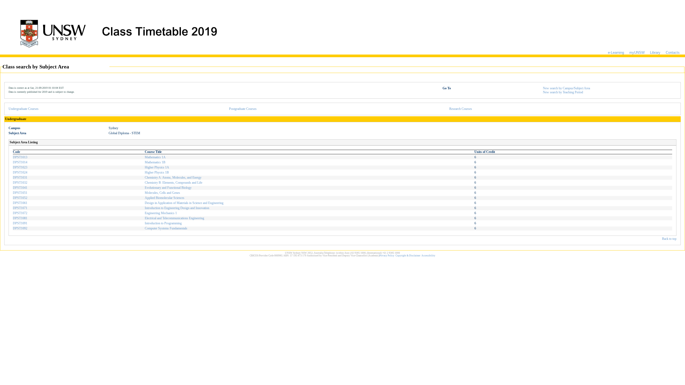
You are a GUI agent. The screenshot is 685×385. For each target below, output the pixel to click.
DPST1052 (20, 198)
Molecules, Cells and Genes (162, 193)
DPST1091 (20, 223)
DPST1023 (20, 167)
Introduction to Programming (163, 223)
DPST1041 (20, 188)
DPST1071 (20, 208)
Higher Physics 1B (157, 172)
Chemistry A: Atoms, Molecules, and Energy (173, 177)
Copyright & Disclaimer (407, 255)
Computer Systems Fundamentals (166, 228)
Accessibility (428, 255)
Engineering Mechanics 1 (161, 213)
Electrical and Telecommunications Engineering (174, 218)
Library (655, 53)
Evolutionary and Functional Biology (168, 188)
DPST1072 (20, 213)
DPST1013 (20, 157)
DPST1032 (20, 182)
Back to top (669, 239)
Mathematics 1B (155, 162)
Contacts (673, 53)
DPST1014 (20, 162)
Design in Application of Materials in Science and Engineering (184, 203)
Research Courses (460, 109)
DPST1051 (20, 193)
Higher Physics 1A (157, 167)
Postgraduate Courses (243, 109)
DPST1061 (20, 203)
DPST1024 (20, 172)
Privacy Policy (386, 255)
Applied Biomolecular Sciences (164, 198)
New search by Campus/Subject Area (566, 88)
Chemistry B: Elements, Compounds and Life (173, 182)
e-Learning (616, 53)
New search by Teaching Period (563, 92)
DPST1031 (20, 177)
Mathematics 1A (155, 157)
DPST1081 (20, 218)
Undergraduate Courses (24, 109)
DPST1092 (20, 228)
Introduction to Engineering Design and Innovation (177, 208)
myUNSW (637, 53)
